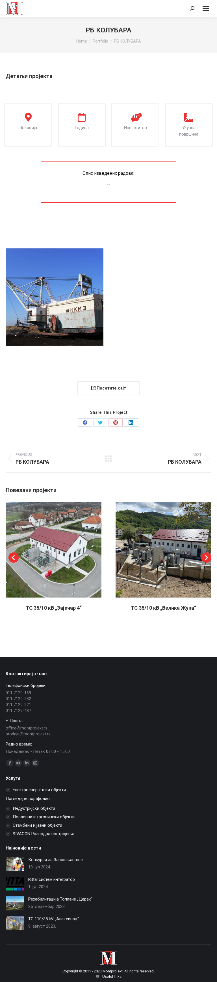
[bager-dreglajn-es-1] (54, 297)
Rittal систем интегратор (51, 879)
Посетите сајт (111, 388)
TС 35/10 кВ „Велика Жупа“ (163, 608)
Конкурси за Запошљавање (55, 859)
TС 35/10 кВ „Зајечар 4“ (54, 608)
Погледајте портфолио (28, 798)
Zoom (46, 549)
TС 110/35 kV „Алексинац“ (53, 918)
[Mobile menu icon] (205, 8)
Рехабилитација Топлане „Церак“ (60, 899)
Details (61, 549)
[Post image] (15, 864)
